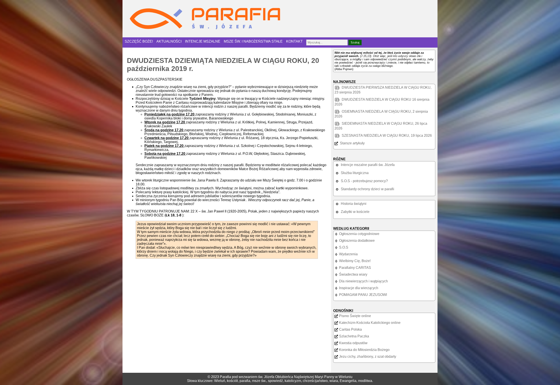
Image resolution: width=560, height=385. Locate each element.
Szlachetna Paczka (354, 336)
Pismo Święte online (355, 316)
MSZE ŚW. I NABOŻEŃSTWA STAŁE (253, 41)
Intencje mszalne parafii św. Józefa (368, 165)
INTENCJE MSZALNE (202, 41)
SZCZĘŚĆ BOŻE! (139, 41)
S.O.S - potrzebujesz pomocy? (364, 181)
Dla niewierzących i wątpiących (363, 281)
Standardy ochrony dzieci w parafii (367, 189)
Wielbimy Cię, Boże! (355, 261)
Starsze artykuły (352, 143)
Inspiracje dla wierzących (358, 288)
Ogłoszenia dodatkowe (357, 240)
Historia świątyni (353, 203)
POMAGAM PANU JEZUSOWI (363, 295)
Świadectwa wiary (353, 274)
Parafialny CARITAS (355, 267)
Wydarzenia (348, 254)
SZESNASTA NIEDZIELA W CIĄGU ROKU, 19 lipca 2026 (386, 135)
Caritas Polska (350, 329)
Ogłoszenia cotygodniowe (359, 234)
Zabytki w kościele (355, 212)
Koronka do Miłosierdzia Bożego (364, 350)
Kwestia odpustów (353, 343)
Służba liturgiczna (355, 173)
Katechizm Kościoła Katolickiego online (370, 323)
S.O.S (343, 247)
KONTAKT (294, 41)
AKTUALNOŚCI (169, 41)
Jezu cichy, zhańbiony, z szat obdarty (367, 356)
